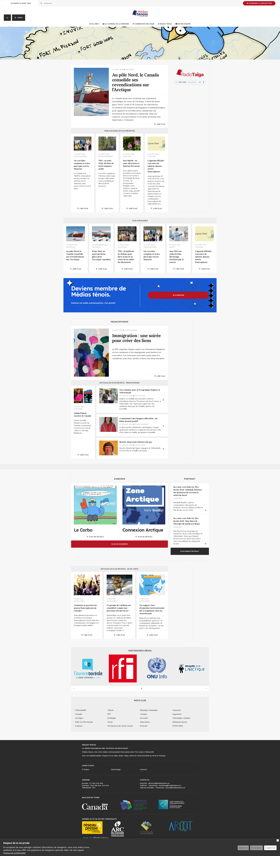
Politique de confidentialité (14, 853)
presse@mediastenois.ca (175, 788)
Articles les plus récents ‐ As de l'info (119, 569)
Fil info (95, 24)
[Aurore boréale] (88, 668)
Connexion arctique (144, 24)
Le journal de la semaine (117, 24)
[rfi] (123, 668)
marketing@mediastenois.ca (170, 785)
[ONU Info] (157, 668)
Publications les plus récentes (119, 131)
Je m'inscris (178, 295)
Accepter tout (270, 848)
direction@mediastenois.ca (159, 783)
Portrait (189, 479)
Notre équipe (184, 24)
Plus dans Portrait (189, 551)
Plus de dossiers (119, 544)
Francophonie (119, 322)
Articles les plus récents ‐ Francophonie (119, 383)
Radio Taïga (166, 24)
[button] (18, 17)
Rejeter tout (243, 848)
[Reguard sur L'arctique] (191, 668)
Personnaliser (256, 848)
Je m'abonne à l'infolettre (259, 3)
